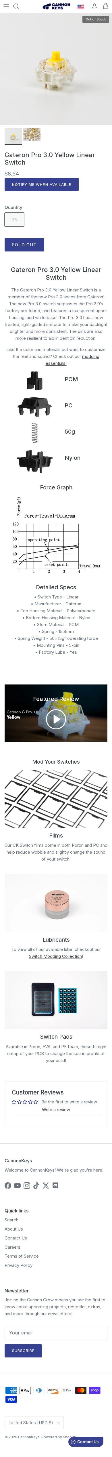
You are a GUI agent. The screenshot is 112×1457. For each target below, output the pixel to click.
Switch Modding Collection (55, 956)
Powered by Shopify (58, 1437)
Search (11, 1220)
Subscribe (23, 1350)
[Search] (19, 6)
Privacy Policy (18, 1265)
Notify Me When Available (41, 184)
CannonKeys (29, 1437)
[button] (56, 719)
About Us (14, 1229)
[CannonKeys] (56, 6)
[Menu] (6, 6)
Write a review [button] (56, 1109)
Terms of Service (22, 1256)
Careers (12, 1247)
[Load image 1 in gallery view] (56, 69)
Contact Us (16, 1238)
